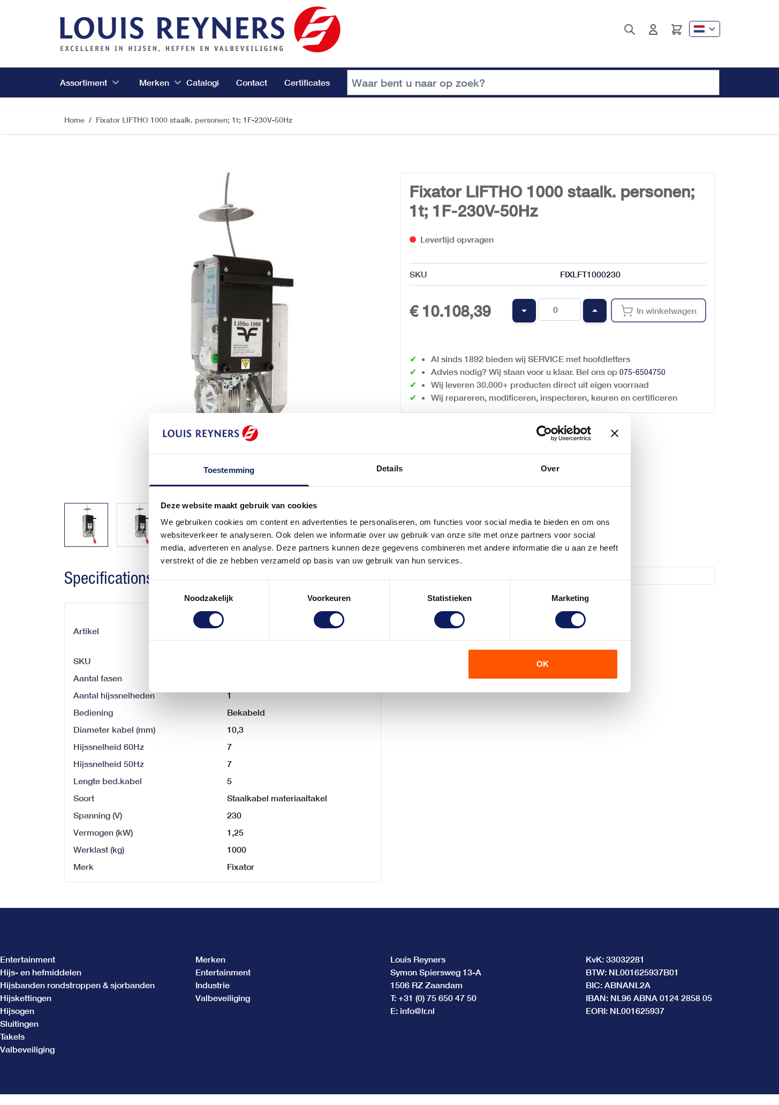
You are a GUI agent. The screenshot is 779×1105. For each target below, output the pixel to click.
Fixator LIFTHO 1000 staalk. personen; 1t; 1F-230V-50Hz (194, 119)
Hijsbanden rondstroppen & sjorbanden (77, 985)
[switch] (329, 619)
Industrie (212, 985)
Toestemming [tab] (228, 470)
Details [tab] (389, 468)
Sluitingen (19, 1023)
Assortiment (83, 82)
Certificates (307, 82)
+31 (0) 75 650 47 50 (437, 998)
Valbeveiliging (27, 1049)
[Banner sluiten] (614, 433)
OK (542, 663)
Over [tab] (550, 468)
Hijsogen (17, 1010)
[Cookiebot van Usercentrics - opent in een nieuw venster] (544, 433)
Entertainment (27, 959)
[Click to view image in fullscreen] (221, 329)
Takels (12, 1036)
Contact (251, 82)
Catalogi (202, 82)
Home (74, 119)
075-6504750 (642, 372)
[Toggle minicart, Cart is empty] (676, 29)
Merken (154, 82)
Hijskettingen (25, 998)
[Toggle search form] (629, 29)
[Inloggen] (653, 29)
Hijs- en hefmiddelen (40, 972)
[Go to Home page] (200, 29)
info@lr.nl (417, 1010)
